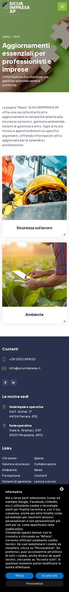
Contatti (40, 475)
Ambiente (9, 470)
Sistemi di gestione (16, 481)
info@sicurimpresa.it (24, 368)
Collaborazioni (45, 464)
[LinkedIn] (13, 382)
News (38, 470)
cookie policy (14, 528)
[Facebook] (5, 382)
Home (5, 36)
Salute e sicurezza (15, 464)
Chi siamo (9, 458)
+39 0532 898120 (22, 359)
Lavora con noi (45, 481)
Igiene (39, 458)
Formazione (11, 475)
